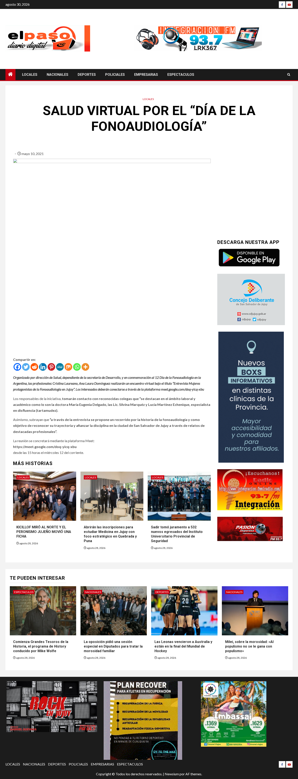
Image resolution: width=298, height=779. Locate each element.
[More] (85, 367)
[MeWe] (60, 367)
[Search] (288, 74)
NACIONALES (57, 74)
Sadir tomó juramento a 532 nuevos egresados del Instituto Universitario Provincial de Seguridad (177, 534)
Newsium (172, 774)
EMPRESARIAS (146, 74)
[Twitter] (26, 367)
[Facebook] (282, 4)
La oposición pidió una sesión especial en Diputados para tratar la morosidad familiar (113, 646)
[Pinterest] (51, 367)
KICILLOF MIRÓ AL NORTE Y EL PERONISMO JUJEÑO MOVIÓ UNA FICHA (43, 531)
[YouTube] (289, 4)
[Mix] (68, 367)
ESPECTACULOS (180, 74)
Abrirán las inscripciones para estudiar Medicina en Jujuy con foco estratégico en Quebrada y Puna (110, 534)
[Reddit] (34, 367)
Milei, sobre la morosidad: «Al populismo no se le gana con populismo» (249, 646)
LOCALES (29, 74)
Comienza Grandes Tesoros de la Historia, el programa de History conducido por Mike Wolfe (40, 646)
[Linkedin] (43, 367)
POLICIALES (115, 74)
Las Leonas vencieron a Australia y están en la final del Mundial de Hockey (183, 646)
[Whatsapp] (77, 367)
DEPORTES (87, 74)
